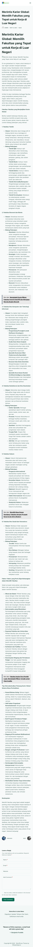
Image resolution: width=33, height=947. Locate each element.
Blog (20, 27)
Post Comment (8, 899)
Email (5, 865)
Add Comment (8, 877)
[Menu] (30, 3)
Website (5, 871)
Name (5, 860)
